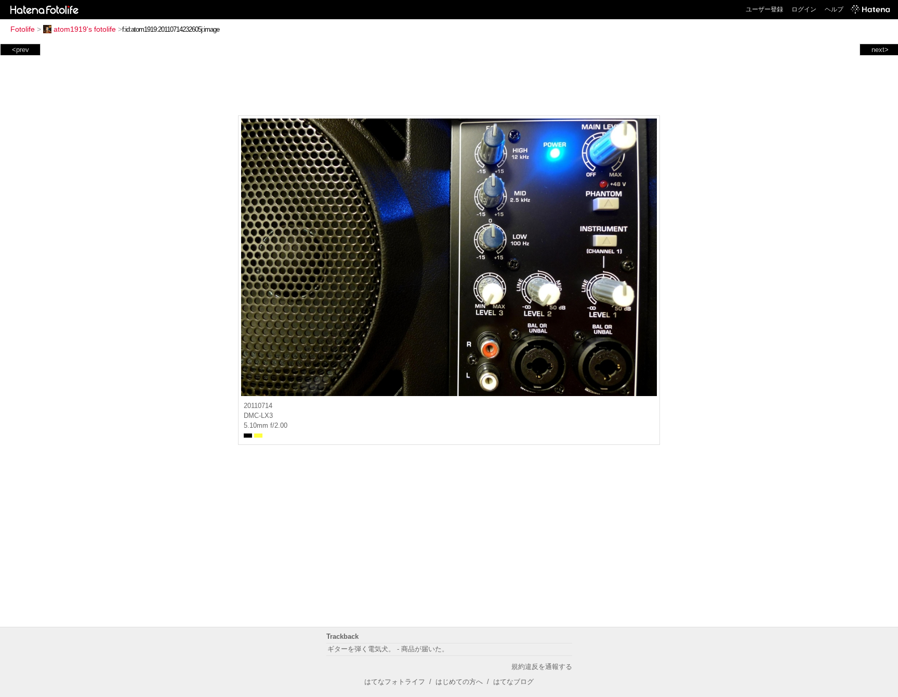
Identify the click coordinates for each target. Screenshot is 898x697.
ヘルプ (834, 9)
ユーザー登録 (764, 9)
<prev (20, 50)
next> (880, 50)
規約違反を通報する (541, 666)
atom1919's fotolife (85, 29)
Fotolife (22, 29)
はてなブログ (513, 682)
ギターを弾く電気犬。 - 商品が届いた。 (387, 649)
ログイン (803, 9)
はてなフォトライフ (394, 682)
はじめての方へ (459, 682)
